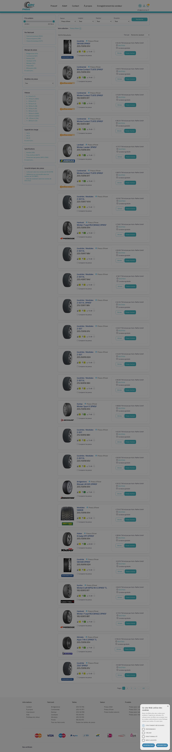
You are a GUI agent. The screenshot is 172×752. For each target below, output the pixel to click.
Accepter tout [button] (148, 745)
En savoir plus (158, 721)
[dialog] (155, 727)
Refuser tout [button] (162, 745)
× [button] (168, 706)
